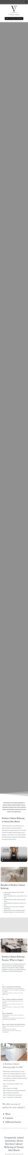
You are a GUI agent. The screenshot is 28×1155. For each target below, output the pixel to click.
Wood (7, 1114)
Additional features (13, 1122)
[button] (26, 2)
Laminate (9, 1118)
